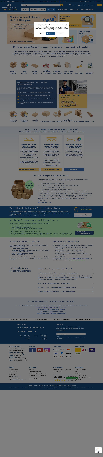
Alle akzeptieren (50, 33)
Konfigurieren (60, 33)
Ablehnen (42, 33)
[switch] (98, 452)
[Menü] (101, 448)
